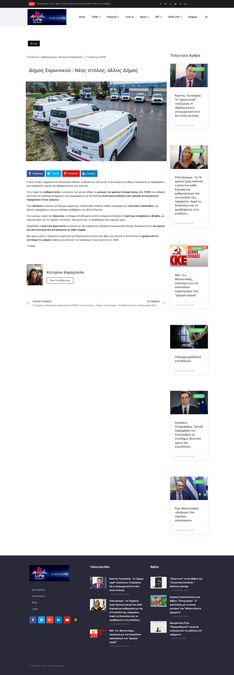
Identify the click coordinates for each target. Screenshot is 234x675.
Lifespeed (59, 666)
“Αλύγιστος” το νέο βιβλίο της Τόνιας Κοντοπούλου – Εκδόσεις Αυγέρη (186, 582)
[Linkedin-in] (185, 4)
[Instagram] (170, 4)
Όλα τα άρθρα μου (60, 280)
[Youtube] (175, 4)
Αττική (33, 43)
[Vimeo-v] (180, 4)
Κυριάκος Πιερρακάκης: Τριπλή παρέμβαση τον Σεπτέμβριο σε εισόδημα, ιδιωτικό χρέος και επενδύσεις (189, 434)
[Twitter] (165, 4)
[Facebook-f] (161, 4)
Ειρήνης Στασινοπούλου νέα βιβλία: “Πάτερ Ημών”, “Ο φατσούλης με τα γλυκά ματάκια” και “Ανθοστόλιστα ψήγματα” (185, 605)
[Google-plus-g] (49, 619)
